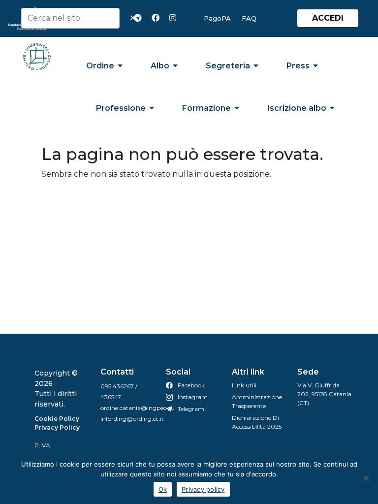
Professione (121, 108)
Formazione (206, 108)
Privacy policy (203, 489)
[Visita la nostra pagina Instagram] (175, 18)
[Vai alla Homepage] (37, 57)
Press (298, 65)
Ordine (100, 65)
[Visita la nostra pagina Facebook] (157, 18)
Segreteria (228, 65)
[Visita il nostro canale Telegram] (140, 18)
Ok (162, 489)
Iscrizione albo (296, 108)
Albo (160, 65)
